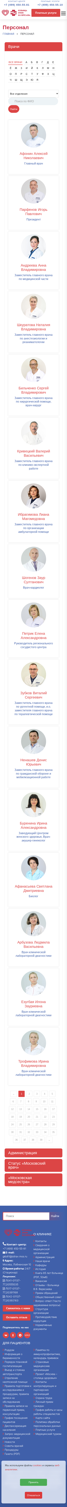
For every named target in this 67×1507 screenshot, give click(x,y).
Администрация (44, 1257)
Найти (13, 109)
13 (20, 1109)
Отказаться (33, 1495)
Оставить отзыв (16, 1317)
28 (45, 1124)
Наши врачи (42, 1261)
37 (24, 1139)
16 (45, 1109)
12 (12, 1109)
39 (41, 1139)
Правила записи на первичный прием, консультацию (15, 1409)
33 (37, 1132)
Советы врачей (14, 1445)
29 (53, 1124)
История (40, 1269)
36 (16, 1139)
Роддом (9, 1349)
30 (12, 1132)
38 (33, 1139)
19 (20, 1117)
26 (29, 1124)
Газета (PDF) (12, 1453)
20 (29, 1117)
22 (45, 1117)
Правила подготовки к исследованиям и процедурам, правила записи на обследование (17, 1393)
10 (44, 1101)
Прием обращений (46, 1292)
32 (29, 1132)
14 (29, 1109)
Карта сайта (43, 1417)
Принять (33, 1482)
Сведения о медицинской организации (41, 1249)
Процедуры (11, 1449)
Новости (10, 1441)
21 (37, 1117)
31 (20, 1132)
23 (53, 1117)
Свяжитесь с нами (18, 1308)
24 (12, 1124)
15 (37, 1109)
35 (53, 1132)
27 (37, 1124)
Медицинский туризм (48, 1433)
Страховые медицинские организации (42, 1365)
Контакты (40, 1241)
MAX (27, 1335)
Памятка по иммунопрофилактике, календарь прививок (47, 1353)
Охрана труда (44, 1397)
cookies (37, 1465)
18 (12, 1117)
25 (20, 1124)
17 (53, 1109)
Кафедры (40, 1265)
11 (52, 1101)
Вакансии (41, 1280)
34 (45, 1132)
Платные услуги (45, 12)
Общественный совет (48, 1297)
